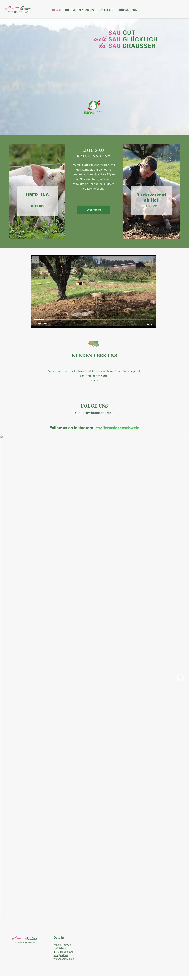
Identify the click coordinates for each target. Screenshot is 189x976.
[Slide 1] (91, 380)
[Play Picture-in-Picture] (147, 324)
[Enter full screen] (152, 324)
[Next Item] (180, 677)
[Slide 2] (94, 380)
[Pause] (34, 324)
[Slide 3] (97, 380)
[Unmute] (39, 324)
